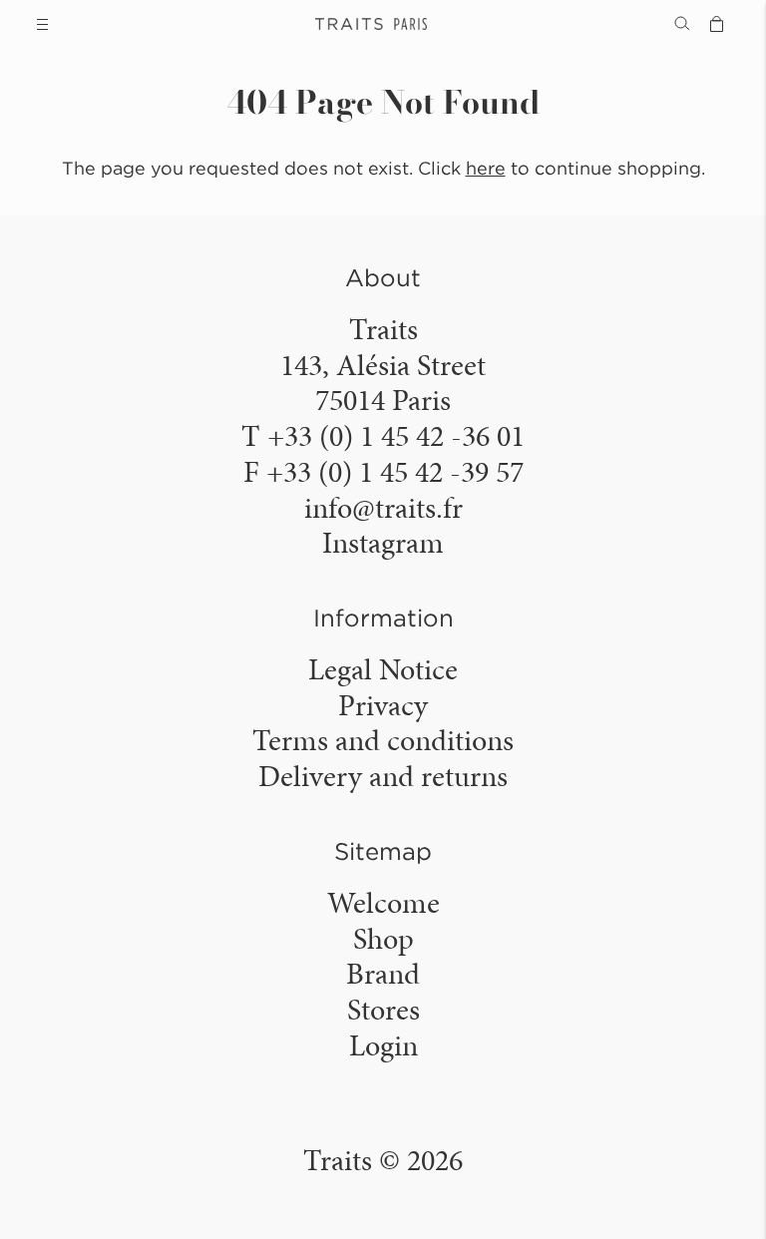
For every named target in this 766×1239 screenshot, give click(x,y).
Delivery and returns (383, 776)
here (486, 168)
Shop (383, 939)
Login (383, 1045)
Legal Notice (383, 669)
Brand (383, 974)
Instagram (383, 543)
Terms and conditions (383, 740)
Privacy (383, 705)
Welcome (383, 903)
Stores (383, 1010)
